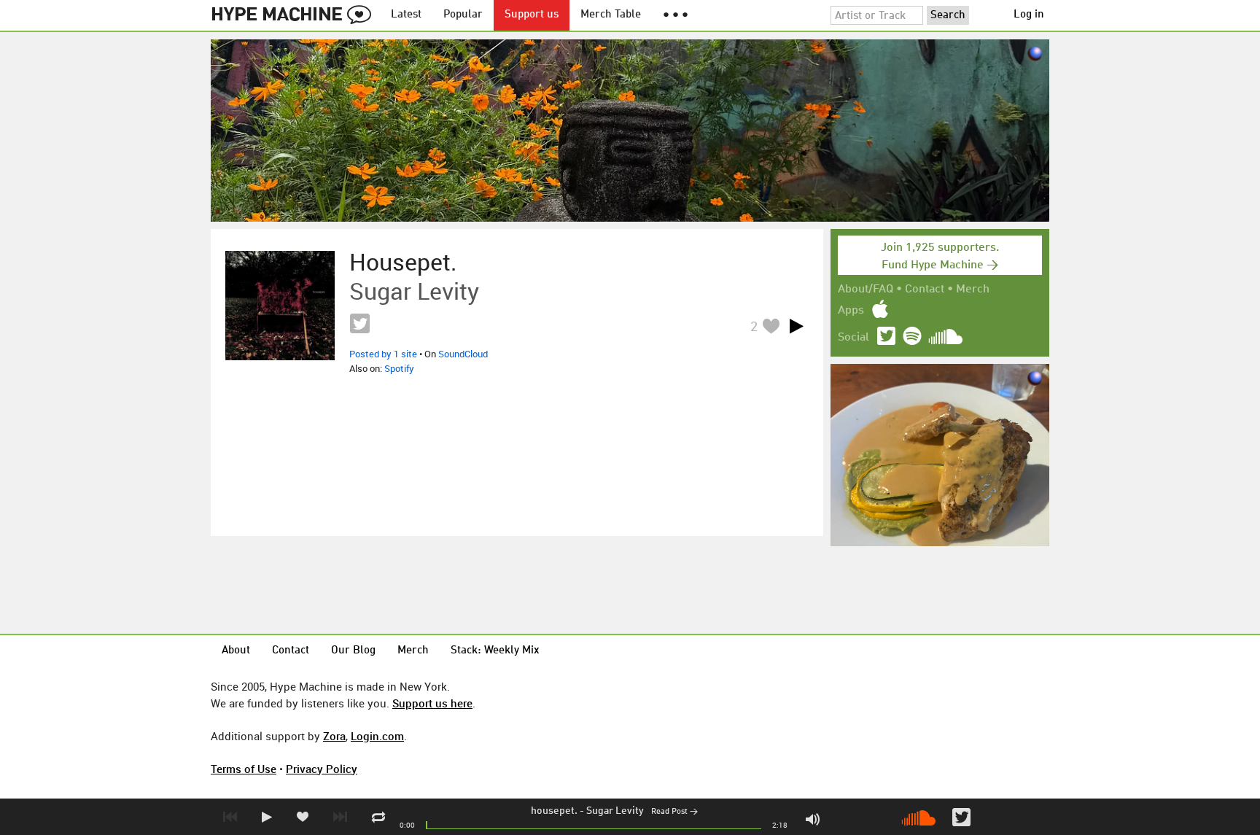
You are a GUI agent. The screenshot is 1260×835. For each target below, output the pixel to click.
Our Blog (353, 650)
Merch (972, 289)
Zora (334, 736)
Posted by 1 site (383, 353)
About (236, 650)
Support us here (432, 703)
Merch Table (610, 14)
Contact (924, 289)
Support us (532, 14)
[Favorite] (771, 325)
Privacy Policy (321, 768)
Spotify (399, 368)
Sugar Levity (615, 811)
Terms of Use (243, 768)
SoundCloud (463, 353)
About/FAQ (865, 289)
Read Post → (674, 812)
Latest (406, 14)
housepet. (554, 811)
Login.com (377, 736)
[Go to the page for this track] (280, 305)
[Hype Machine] (295, 15)
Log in (1029, 14)
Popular (463, 14)
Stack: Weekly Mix (495, 650)
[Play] (796, 326)
